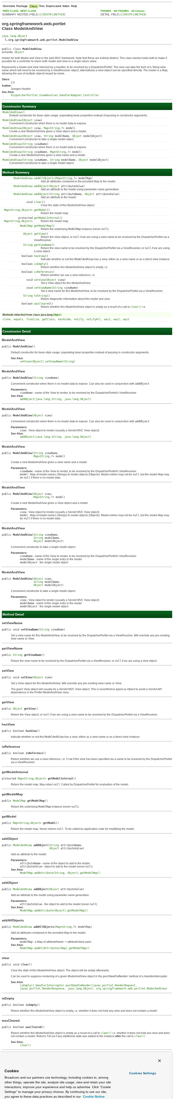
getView (39, 233)
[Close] (159, 1061)
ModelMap (26, 225)
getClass (48, 319)
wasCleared (42, 303)
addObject (41, 186)
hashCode (64, 319)
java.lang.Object (14, 36)
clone (6, 319)
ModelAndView (12, 112)
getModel (40, 210)
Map (46, 128)
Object (19, 52)
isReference (42, 272)
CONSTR (46, 14)
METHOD (59, 14)
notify (78, 319)
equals (18, 319)
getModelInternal (46, 218)
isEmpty (39, 264)
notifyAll (94, 319)
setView (39, 279)
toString (40, 295)
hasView (39, 256)
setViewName (42, 287)
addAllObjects (44, 178)
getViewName (42, 245)
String (55, 128)
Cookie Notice (93, 1096)
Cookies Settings (142, 1073)
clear (38, 202)
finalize (32, 319)
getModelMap (42, 225)
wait (107, 319)
